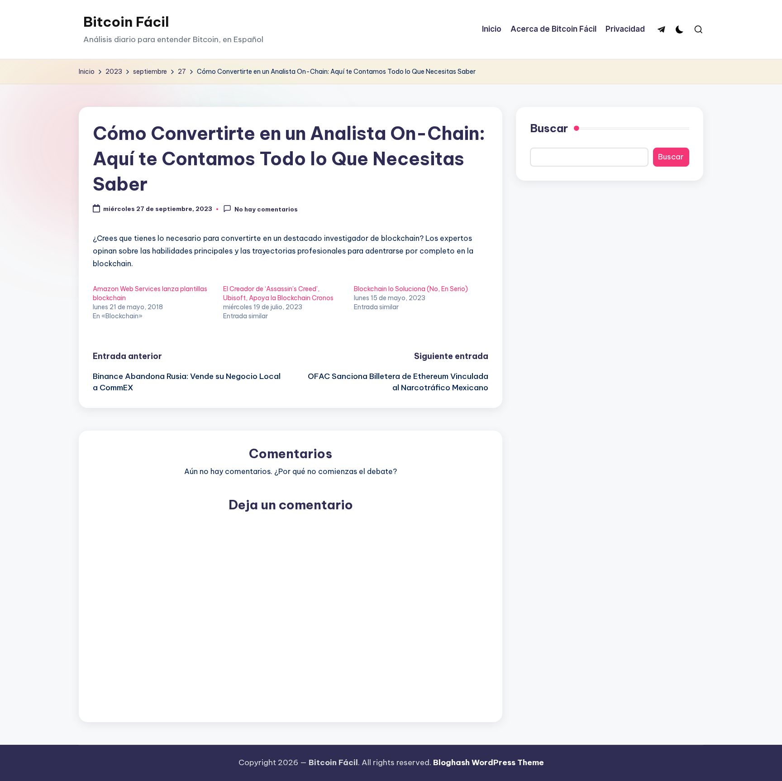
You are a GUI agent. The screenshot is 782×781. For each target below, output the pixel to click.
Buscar (549, 128)
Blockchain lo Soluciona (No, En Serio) (411, 289)
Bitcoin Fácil (126, 21)
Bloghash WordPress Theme (488, 762)
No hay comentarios (266, 209)
